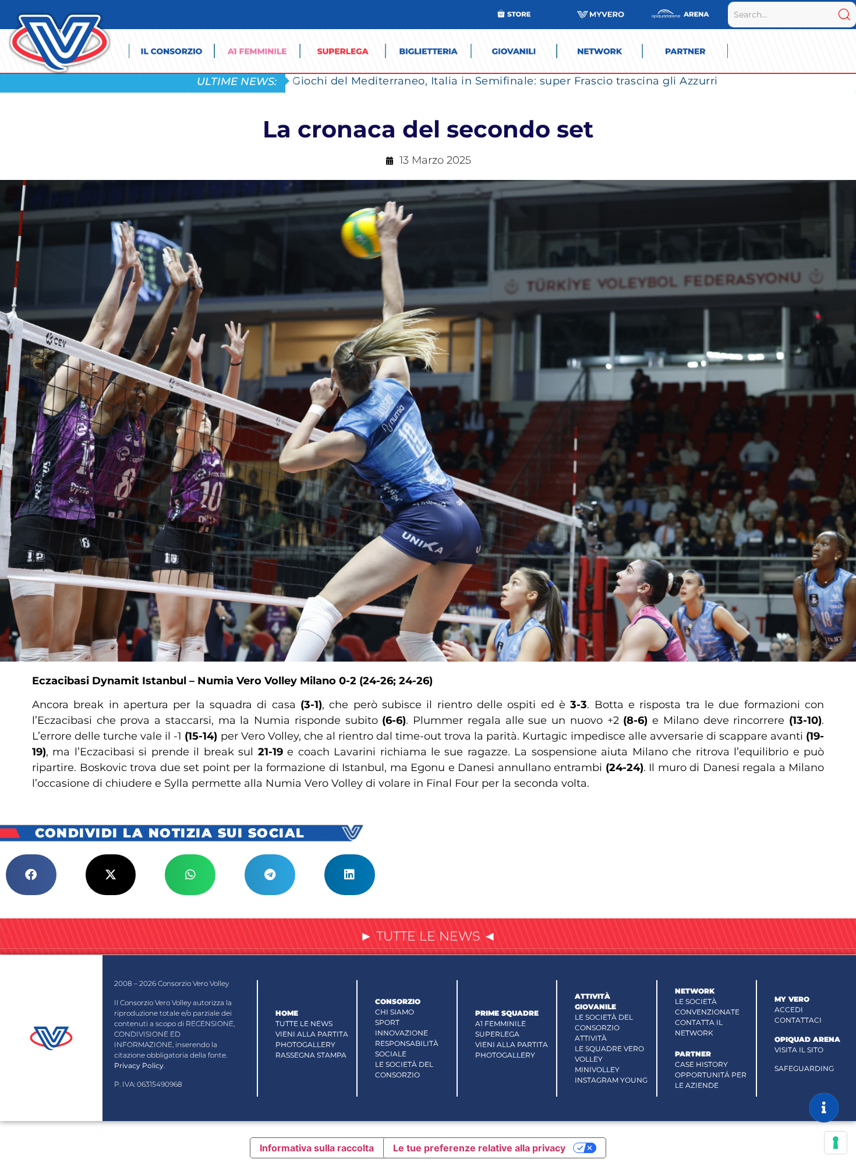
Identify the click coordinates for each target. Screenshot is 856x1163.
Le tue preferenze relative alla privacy (479, 1148)
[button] (31, 874)
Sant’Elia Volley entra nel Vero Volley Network (418, 80)
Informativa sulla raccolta (317, 1148)
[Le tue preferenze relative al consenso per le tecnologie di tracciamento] (836, 1143)
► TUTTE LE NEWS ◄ (428, 936)
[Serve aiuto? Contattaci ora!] (824, 1107)
